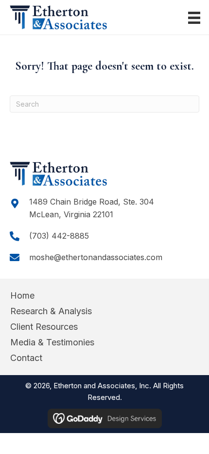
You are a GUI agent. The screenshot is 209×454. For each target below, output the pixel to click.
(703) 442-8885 (59, 236)
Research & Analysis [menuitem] (51, 311)
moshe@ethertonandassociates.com (95, 257)
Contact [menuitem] (26, 358)
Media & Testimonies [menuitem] (52, 342)
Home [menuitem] (22, 295)
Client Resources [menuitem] (44, 327)
